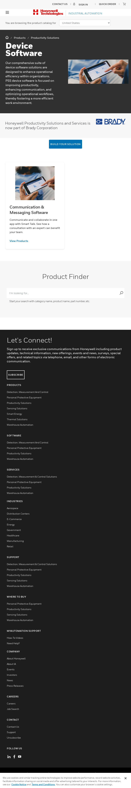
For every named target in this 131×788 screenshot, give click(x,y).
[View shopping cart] (124, 3)
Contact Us (13, 726)
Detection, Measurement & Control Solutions (32, 476)
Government (14, 530)
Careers (11, 703)
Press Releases (15, 685)
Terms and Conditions (43, 784)
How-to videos (15, 637)
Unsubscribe (14, 737)
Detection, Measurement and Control (27, 392)
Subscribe (15, 374)
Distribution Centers (18, 513)
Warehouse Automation (20, 424)
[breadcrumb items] (7, 37)
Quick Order (107, 4)
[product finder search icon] (121, 293)
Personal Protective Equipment (24, 397)
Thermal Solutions (17, 419)
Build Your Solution (65, 144)
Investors (12, 674)
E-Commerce (14, 519)
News (10, 680)
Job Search (13, 708)
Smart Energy (14, 413)
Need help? (13, 643)
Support (11, 732)
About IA (11, 663)
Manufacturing (15, 540)
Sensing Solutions (17, 408)
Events (10, 669)
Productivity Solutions (19, 402)
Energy (11, 524)
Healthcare (13, 535)
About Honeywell (16, 658)
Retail (10, 546)
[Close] (125, 778)
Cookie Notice (18, 784)
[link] (35, 241)
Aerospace (12, 508)
